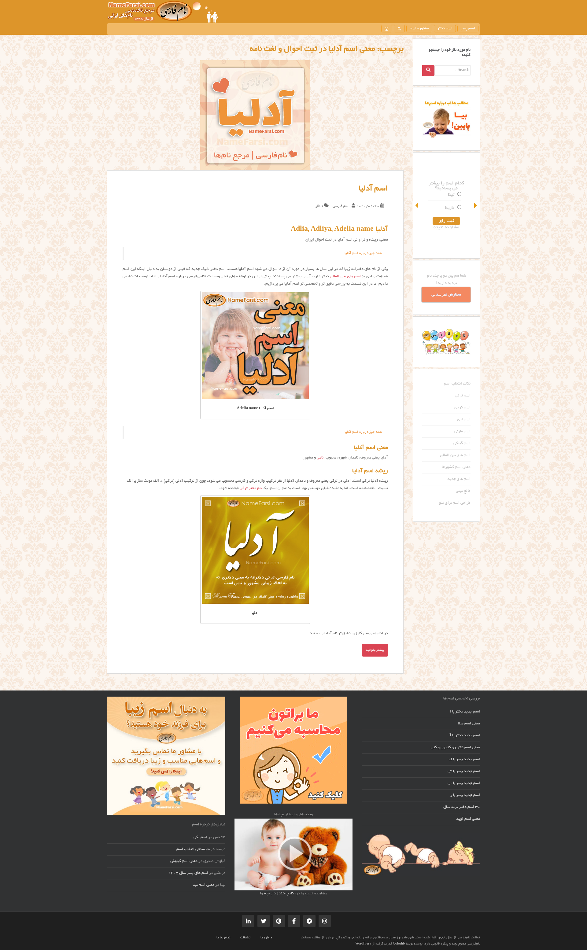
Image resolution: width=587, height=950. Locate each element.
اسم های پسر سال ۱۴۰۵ (188, 873)
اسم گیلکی (462, 443)
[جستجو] (399, 28)
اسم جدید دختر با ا (465, 712)
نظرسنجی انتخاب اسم (193, 849)
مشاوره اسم (419, 29)
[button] (417, 205)
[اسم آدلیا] (255, 115)
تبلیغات (245, 938)
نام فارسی (340, 206)
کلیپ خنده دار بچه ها (277, 894)
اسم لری (464, 420)
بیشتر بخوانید (375, 650)
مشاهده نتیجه (446, 227)
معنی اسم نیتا (203, 885)
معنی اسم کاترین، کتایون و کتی (455, 748)
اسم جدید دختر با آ (465, 736)
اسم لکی (200, 837)
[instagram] (386, 28)
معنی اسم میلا (469, 724)
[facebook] (294, 921)
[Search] (428, 70)
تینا (451, 195)
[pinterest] (279, 921)
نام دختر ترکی (251, 488)
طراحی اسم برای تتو (455, 503)
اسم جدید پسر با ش (464, 771)
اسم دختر (444, 29)
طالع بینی (463, 491)
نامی (320, 458)
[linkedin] (248, 921)
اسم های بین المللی (345, 276)
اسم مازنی (462, 431)
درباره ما (266, 938)
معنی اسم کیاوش (184, 861)
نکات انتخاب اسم (457, 384)
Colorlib (399, 944)
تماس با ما (223, 938)
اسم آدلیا (373, 189)
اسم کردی (462, 408)
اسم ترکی (463, 396)
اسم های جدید (459, 479)
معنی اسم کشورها (456, 467)
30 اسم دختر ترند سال (461, 807)
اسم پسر (468, 29)
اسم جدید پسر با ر (465, 795)
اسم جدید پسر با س (464, 783)
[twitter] (263, 921)
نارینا (449, 208)
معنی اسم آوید (468, 819)
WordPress (363, 944)
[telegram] (309, 921)
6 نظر (320, 206)
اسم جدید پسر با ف (464, 759)
